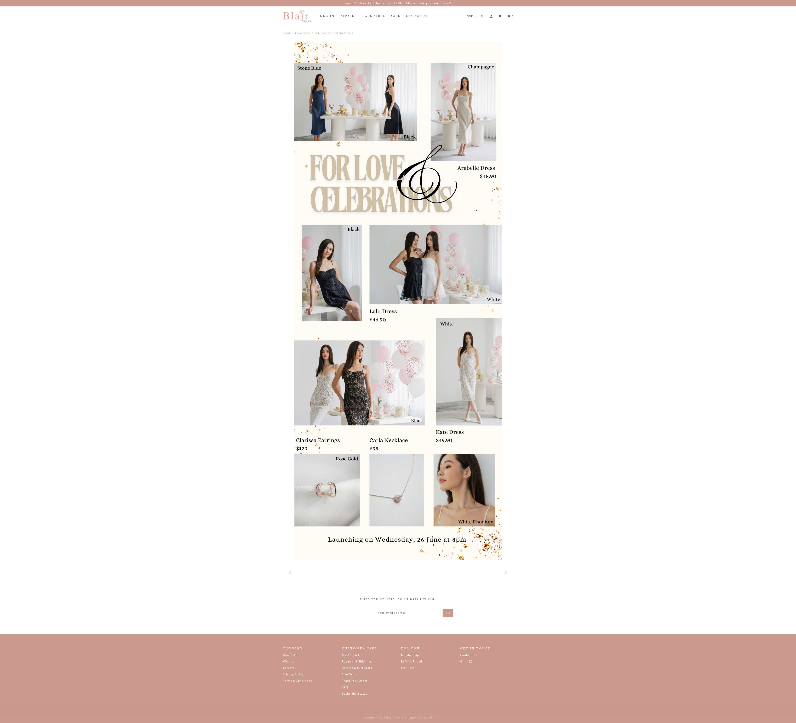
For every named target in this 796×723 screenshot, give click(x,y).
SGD (470, 16)
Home (287, 33)
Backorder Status (354, 693)
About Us (289, 655)
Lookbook (417, 16)
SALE (395, 16)
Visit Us (288, 661)
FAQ (345, 687)
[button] (506, 572)
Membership (410, 655)
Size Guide (349, 674)
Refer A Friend (411, 661)
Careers (288, 668)
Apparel (349, 16)
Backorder (374, 16)
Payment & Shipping (356, 661)
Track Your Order (355, 680)
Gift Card (408, 668)
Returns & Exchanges (357, 668)
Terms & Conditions (297, 680)
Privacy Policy (293, 674)
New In (327, 16)
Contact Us (468, 655)
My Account (350, 655)
